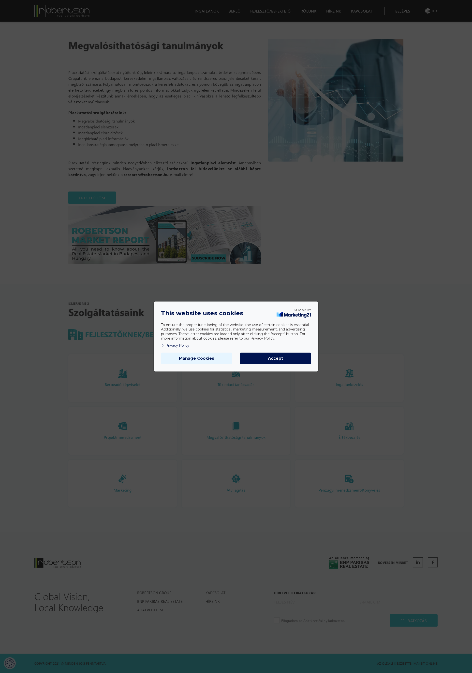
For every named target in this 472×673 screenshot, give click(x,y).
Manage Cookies (196, 358)
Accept (275, 358)
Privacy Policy (177, 345)
